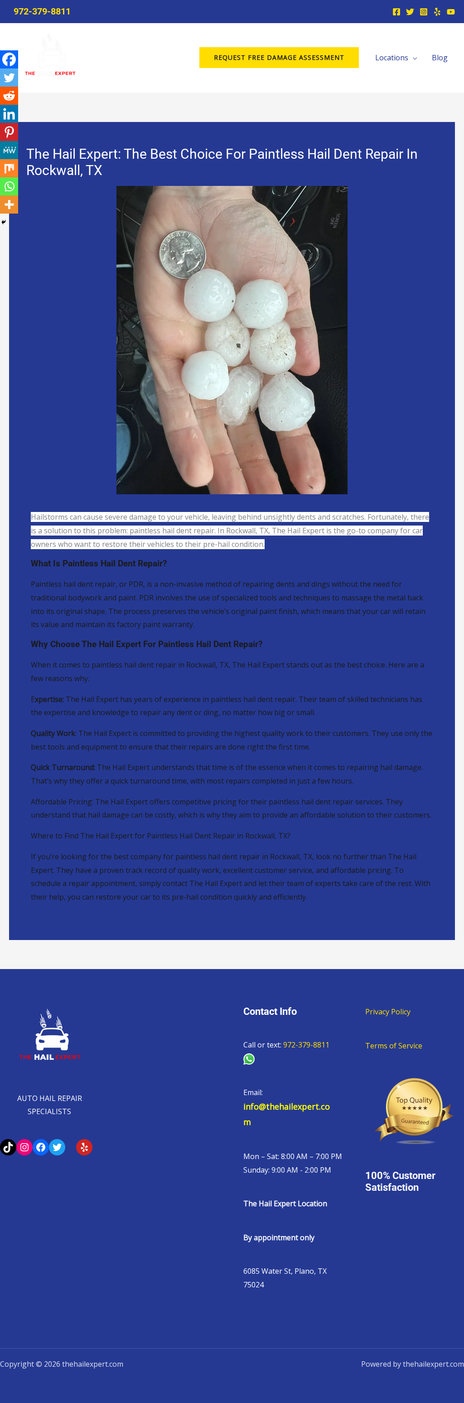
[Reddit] (9, 96)
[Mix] (9, 168)
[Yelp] (437, 12)
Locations (391, 58)
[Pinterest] (9, 132)
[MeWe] (9, 150)
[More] (9, 204)
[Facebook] (396, 12)
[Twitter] (410, 12)
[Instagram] (424, 12)
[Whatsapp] (9, 186)
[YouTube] (451, 12)
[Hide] (3, 222)
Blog (440, 58)
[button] (279, 57)
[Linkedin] (9, 114)
